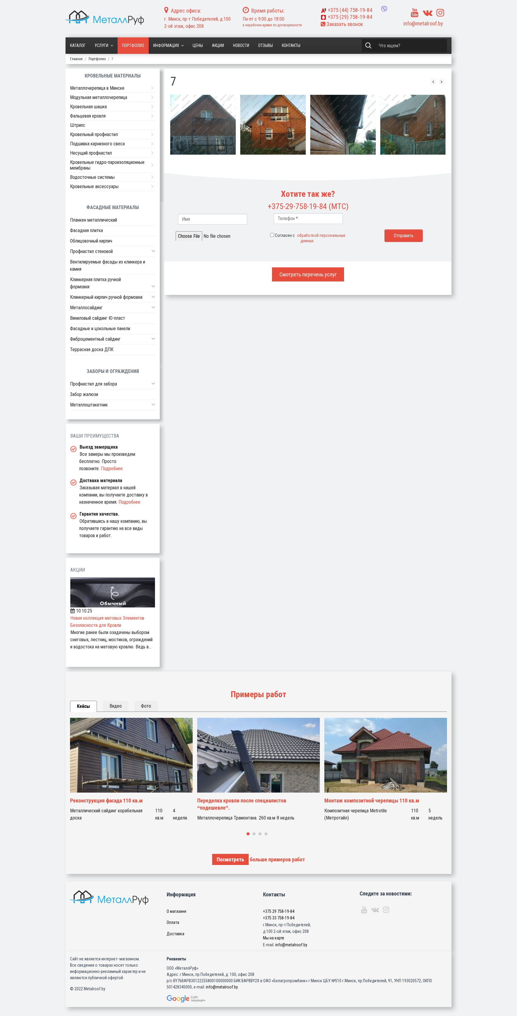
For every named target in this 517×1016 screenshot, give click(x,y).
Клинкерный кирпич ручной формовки (106, 297)
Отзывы (265, 45)
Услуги (101, 45)
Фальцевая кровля (88, 116)
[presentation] (433, 81)
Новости (241, 45)
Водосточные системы (92, 177)
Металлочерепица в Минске (97, 88)
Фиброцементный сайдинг (95, 339)
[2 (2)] (343, 125)
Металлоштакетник (89, 405)
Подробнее (112, 468)
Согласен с (310, 238)
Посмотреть (230, 859)
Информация (166, 45)
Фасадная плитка (86, 230)
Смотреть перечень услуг (308, 274)
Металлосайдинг (86, 307)
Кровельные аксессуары (94, 186)
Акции (218, 45)
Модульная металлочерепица (98, 97)
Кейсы (83, 706)
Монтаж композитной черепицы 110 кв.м (371, 800)
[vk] (427, 12)
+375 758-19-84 (350, 10)
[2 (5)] (273, 125)
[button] (153, 251)
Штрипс (77, 125)
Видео (116, 706)
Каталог (78, 45)
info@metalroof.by (423, 23)
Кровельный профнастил (94, 134)
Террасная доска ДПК (91, 349)
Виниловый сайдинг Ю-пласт (97, 318)
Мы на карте (273, 938)
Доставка (175, 933)
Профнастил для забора (93, 384)
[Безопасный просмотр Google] (198, 999)
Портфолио (133, 45)
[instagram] (440, 12)
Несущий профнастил (91, 153)
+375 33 (278, 918)
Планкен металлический (93, 220)
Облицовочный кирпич (91, 241)
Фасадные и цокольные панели (100, 328)
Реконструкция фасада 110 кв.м (106, 800)
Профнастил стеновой (91, 251)
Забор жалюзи (84, 394)
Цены (198, 45)
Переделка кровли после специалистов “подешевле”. (241, 804)
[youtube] (414, 12)
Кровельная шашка (88, 106)
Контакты (291, 45)
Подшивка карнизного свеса (97, 144)
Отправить (403, 235)
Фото (146, 706)
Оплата (173, 922)
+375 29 (278, 911)
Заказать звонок (344, 24)
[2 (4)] (203, 125)
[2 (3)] (413, 125)
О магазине (176, 911)
